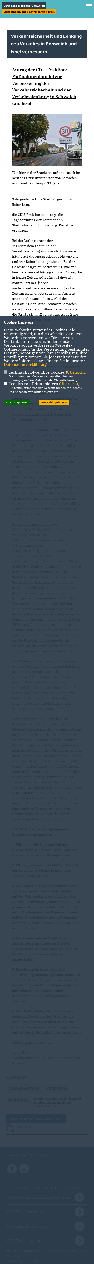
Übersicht (76, 372)
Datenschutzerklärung (25, 364)
